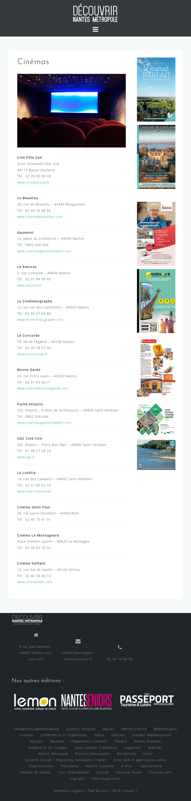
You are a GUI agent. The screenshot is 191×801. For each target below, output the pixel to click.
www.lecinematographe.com (40, 319)
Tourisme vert (160, 772)
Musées (36, 741)
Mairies (108, 729)
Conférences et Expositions (64, 735)
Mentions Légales (68, 790)
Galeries (118, 735)
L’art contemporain (74, 772)
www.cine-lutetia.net (34, 491)
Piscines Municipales (92, 753)
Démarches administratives (37, 729)
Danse (99, 735)
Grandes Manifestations (152, 735)
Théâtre (120, 741)
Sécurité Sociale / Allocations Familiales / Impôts (66, 760)
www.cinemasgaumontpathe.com (44, 251)
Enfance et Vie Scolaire (48, 747)
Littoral (103, 772)
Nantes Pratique (147, 741)
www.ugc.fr (26, 457)
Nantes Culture (134, 729)
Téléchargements (106, 778)
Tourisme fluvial (129, 772)
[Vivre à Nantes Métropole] (27, 619)
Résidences (126, 753)
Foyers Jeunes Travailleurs (96, 747)
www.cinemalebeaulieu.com (40, 216)
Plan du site (98, 790)
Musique (57, 741)
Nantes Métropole (53, 753)
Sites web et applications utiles (140, 760)
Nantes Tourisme (100, 766)
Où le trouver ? (124, 790)
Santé (148, 753)
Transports (70, 766)
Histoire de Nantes (35, 772)
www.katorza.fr (29, 285)
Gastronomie (151, 766)
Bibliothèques (165, 729)
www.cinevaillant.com (34, 582)
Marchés (155, 747)
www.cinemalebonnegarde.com (42, 388)
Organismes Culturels (89, 741)
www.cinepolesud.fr (33, 182)
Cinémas (26, 735)
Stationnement (41, 766)
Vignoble (78, 778)
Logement (133, 747)
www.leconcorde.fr (32, 354)
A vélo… (127, 766)
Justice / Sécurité (81, 729)
